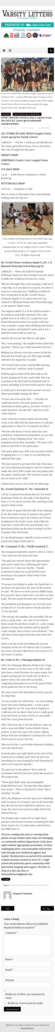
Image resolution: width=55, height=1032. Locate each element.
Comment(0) (44, 127)
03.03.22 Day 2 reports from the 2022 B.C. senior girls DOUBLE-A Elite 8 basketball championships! (10, 908)
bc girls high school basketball (21, 885)
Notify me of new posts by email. (25, 1003)
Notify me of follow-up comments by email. (25, 996)
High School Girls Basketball (27, 114)
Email (9, 969)
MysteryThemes (27, 1028)
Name (9, 959)
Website (9, 980)
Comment (11, 932)
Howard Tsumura (27, 127)
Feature (6, 114)
